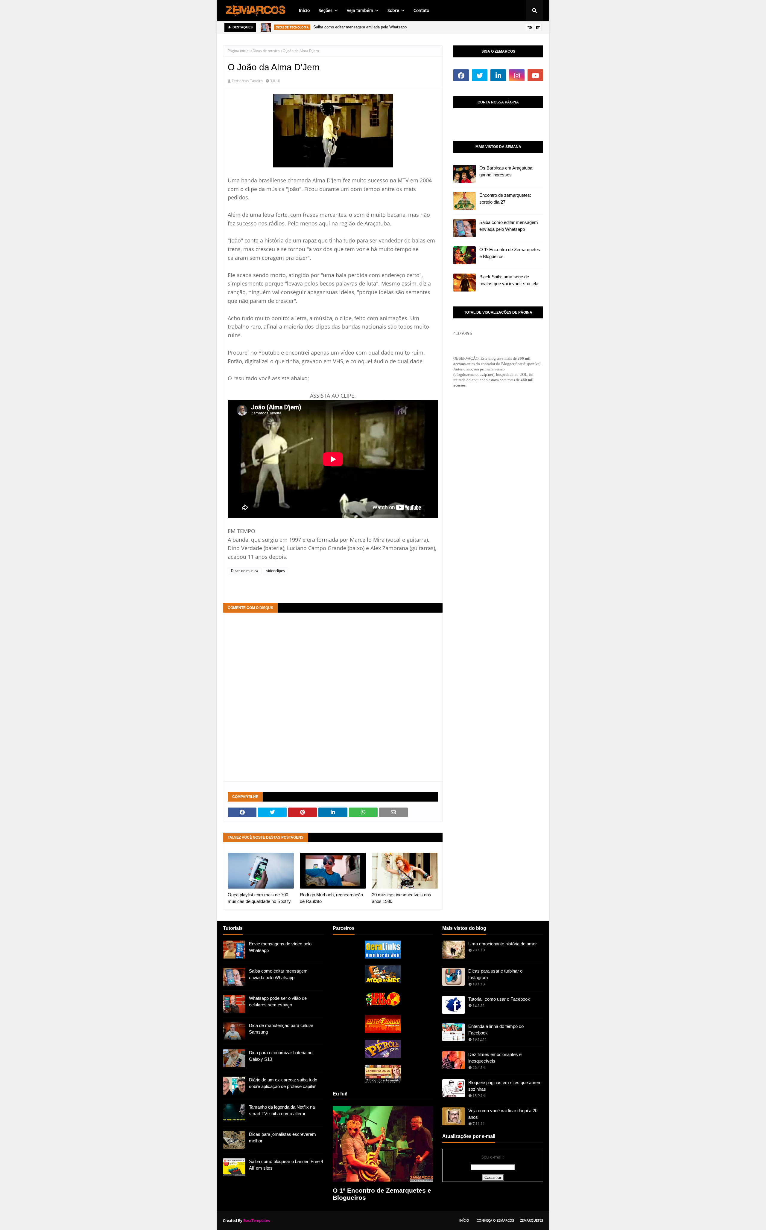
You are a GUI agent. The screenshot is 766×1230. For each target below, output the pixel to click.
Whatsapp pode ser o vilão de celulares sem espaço (278, 1002)
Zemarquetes (531, 1220)
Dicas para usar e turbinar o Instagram (495, 974)
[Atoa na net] (383, 982)
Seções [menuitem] (325, 10)
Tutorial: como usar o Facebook (499, 999)
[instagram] (517, 75)
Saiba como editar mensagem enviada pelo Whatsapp (360, 27)
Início (464, 1220)
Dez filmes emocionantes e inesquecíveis (495, 1058)
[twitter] (479, 75)
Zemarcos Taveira (247, 80)
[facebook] (461, 75)
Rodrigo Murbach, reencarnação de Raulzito (331, 898)
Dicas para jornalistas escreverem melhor (282, 1138)
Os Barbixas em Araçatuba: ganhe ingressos (506, 171)
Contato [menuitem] (421, 10)
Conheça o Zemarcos (495, 1220)
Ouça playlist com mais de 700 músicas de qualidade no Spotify (259, 898)
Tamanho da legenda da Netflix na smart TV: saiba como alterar (282, 1110)
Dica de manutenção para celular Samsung (281, 1029)
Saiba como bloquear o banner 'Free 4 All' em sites (286, 1165)
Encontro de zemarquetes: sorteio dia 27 (505, 199)
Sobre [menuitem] (393, 10)
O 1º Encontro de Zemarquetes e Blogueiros (509, 253)
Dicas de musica (266, 50)
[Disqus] (333, 696)
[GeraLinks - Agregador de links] (383, 957)
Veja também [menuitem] (360, 10)
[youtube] (535, 75)
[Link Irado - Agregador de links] (383, 1006)
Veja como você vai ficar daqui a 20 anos (502, 1114)
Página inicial (239, 50)
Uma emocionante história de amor (502, 943)
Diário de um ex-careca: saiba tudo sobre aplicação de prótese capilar (283, 1083)
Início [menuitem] (304, 10)
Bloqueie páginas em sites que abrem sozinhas (505, 1086)
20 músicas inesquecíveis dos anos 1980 (401, 898)
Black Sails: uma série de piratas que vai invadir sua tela (508, 280)
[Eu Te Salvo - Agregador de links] (383, 1031)
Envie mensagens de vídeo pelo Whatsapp (280, 947)
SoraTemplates (256, 1220)
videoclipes (275, 570)
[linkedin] (498, 75)
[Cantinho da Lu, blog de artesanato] (383, 1081)
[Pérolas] (383, 1056)
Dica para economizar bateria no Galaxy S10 (280, 1056)
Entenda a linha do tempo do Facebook (496, 1030)
